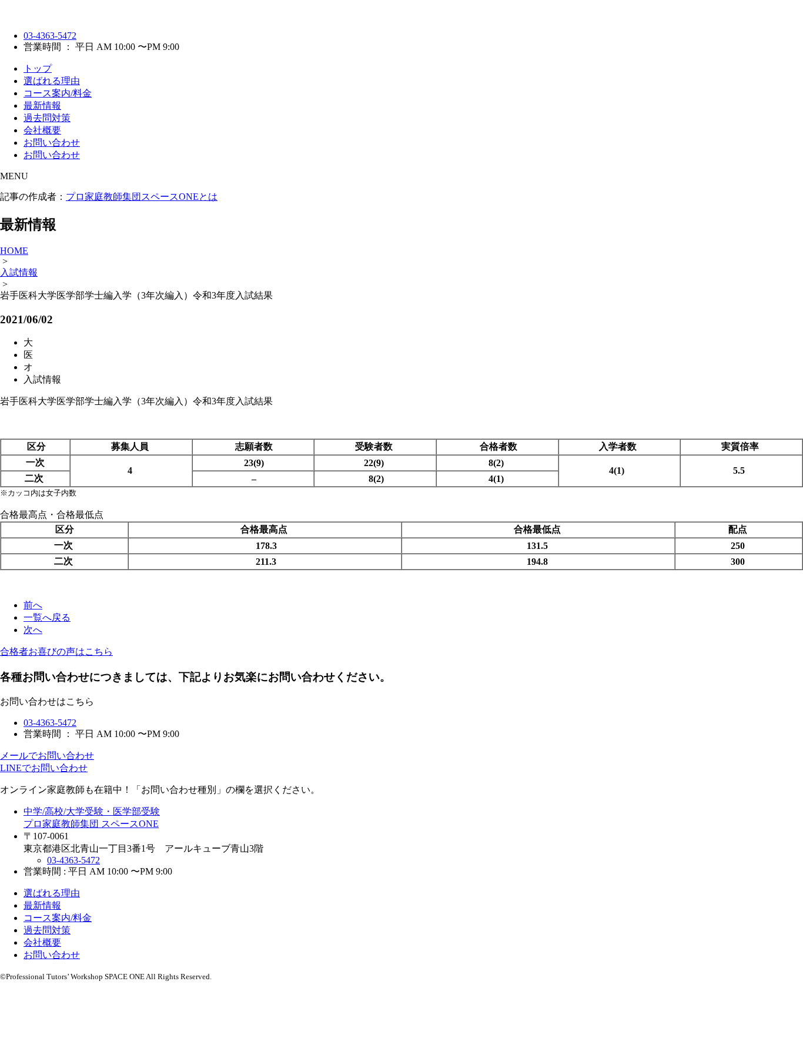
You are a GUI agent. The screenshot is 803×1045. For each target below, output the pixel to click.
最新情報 (42, 105)
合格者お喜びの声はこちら (56, 652)
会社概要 (42, 130)
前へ (33, 605)
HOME (14, 251)
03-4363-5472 (50, 36)
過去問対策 (47, 118)
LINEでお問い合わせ (44, 768)
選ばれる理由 (52, 81)
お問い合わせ (52, 143)
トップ (38, 68)
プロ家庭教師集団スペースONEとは (142, 197)
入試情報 (19, 272)
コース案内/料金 (58, 93)
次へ (33, 630)
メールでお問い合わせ (47, 756)
